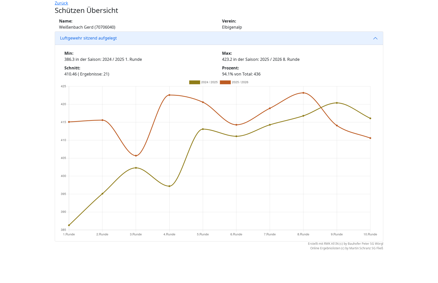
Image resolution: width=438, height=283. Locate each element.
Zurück (61, 3)
